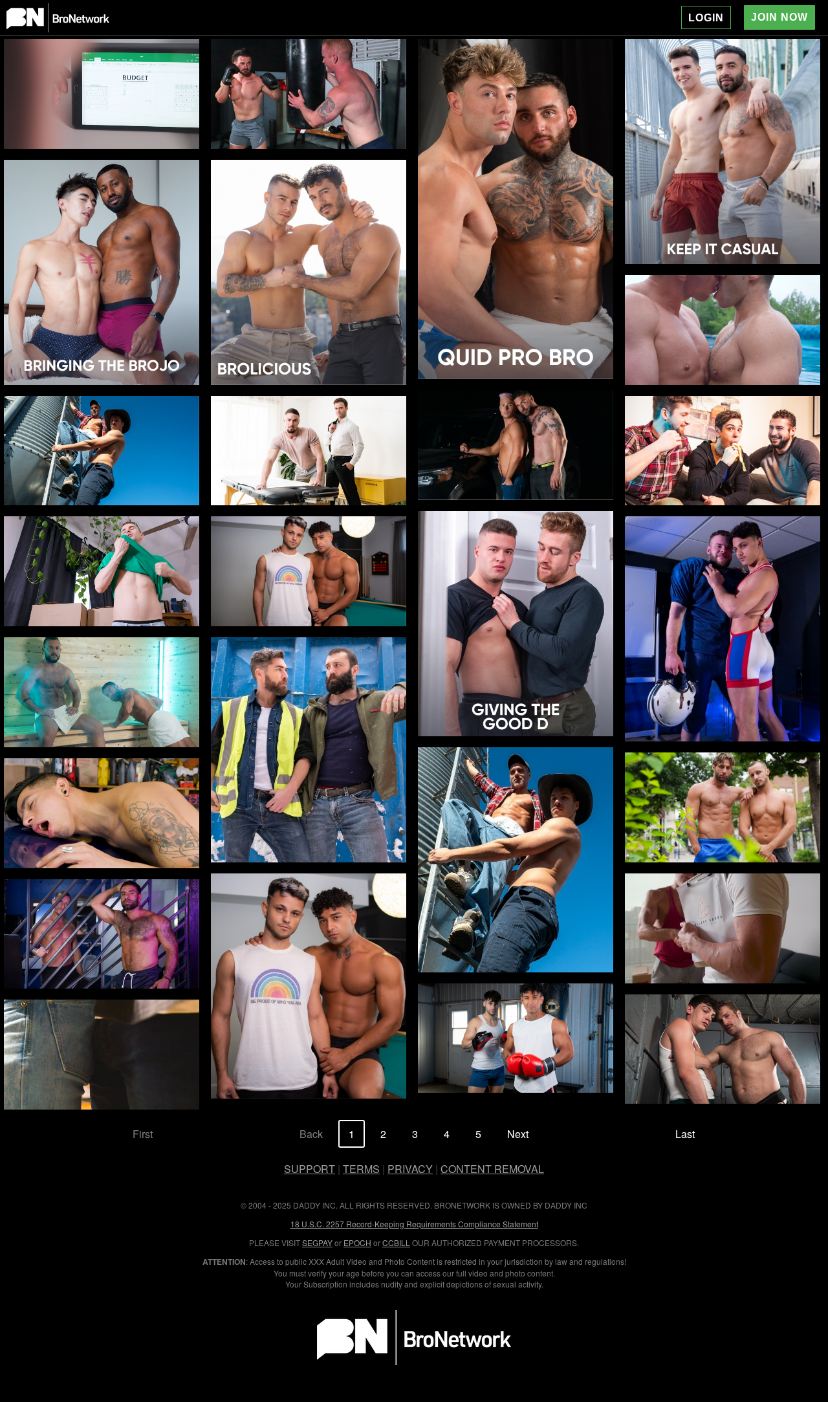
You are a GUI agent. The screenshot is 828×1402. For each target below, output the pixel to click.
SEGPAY (317, 1242)
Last (685, 1133)
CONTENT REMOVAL (492, 1168)
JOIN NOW (779, 17)
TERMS (361, 1168)
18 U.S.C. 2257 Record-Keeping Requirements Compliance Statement (414, 1223)
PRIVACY (410, 1168)
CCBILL (396, 1242)
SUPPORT (309, 1168)
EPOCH (357, 1242)
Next (517, 1133)
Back (311, 1133)
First (143, 1133)
